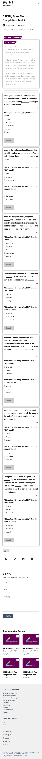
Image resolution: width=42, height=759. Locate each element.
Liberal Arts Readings (9, 695)
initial (7, 174)
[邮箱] (32, 559)
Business (5, 707)
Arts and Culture (8, 709)
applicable (9, 199)
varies (8, 119)
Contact (5, 725)
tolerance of (10, 317)
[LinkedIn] (23, 559)
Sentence (6, 702)
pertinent (9, 177)
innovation (9, 456)
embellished (10, 180)
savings (8, 453)
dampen (8, 250)
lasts (7, 132)
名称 (6, 583)
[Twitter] (14, 559)
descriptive (9, 367)
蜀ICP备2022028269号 (21, 753)
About (4, 722)
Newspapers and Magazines (12, 698)
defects (8, 437)
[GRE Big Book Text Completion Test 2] (31, 663)
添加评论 (7, 597)
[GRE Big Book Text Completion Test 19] (11, 663)
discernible (9, 196)
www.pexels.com (22, 756)
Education (6, 712)
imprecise (9, 373)
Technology (6, 705)
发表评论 (8, 616)
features (8, 434)
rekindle (8, 256)
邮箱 (6, 590)
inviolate (8, 392)
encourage (9, 243)
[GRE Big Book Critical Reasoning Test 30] (31, 639)
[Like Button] (5, 550)
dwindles (9, 122)
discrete (8, 386)
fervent (8, 509)
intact (8, 389)
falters (8, 129)
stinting (8, 294)
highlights (9, 440)
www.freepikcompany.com (9, 756)
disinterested (10, 513)
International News (9, 700)
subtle (8, 370)
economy (9, 459)
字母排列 (8, 2)
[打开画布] (38, 3)
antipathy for (10, 313)
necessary (9, 193)
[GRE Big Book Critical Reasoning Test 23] (11, 639)
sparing (8, 301)
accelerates (10, 126)
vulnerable (9, 529)
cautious (8, 506)
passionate (9, 525)
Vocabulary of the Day (10, 693)
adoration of (10, 320)
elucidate (9, 247)
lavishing (9, 297)
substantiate (10, 253)
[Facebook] (6, 559)
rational (8, 532)
